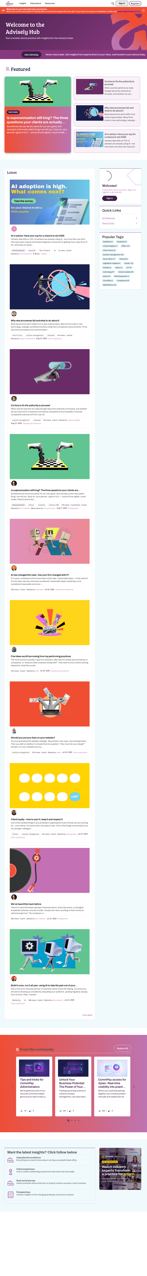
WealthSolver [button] (109, 285)
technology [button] (108, 272)
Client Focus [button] (17, 335)
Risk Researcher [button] (121, 276)
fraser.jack (39, 590)
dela (37, 671)
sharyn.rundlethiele (27, 339)
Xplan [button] (118, 268)
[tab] (68, 1120)
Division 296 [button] (54, 505)
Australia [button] (31, 250)
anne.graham (71, 834)
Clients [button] (31, 505)
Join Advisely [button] (31, 54)
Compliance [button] (123, 281)
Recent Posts (108, 223)
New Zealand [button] (44, 250)
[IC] (10, 3)
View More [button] (87, 1015)
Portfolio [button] (107, 268)
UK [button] (128, 268)
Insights (44, 254)
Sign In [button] (110, 198)
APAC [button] (125, 246)
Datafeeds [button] (108, 242)
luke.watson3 (58, 1000)
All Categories (108, 218)
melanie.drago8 (73, 420)
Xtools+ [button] (128, 263)
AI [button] (55, 250)
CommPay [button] (108, 281)
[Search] (112, 3)
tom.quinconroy (26, 254)
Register (135, 3)
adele (59, 752)
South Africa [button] (109, 259)
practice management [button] (34, 335)
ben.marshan (25, 508)
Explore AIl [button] (122, 1048)
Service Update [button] (126, 272)
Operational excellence (32, 423)
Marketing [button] (16, 1000)
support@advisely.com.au (129, 11)
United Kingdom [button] (110, 246)
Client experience (55, 339)
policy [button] (106, 276)
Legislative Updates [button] (111, 263)
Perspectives (73, 508)
